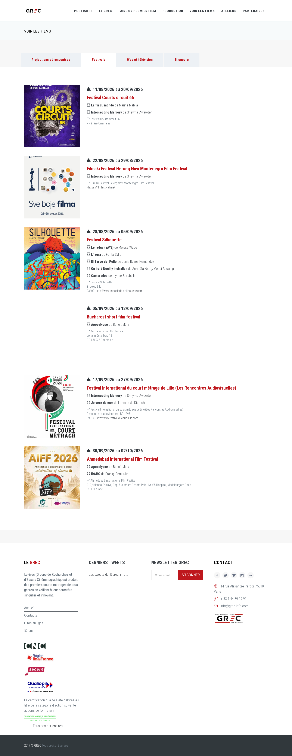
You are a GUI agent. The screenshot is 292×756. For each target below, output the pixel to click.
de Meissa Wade (114, 247)
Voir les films (202, 11)
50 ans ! (29, 630)
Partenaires (254, 11)
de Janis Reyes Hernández (122, 262)
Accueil (29, 608)
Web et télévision (140, 60)
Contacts (30, 615)
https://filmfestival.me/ (101, 187)
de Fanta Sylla (106, 254)
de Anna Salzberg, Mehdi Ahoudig (132, 269)
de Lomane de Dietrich (118, 403)
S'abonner (191, 575)
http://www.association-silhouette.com (119, 291)
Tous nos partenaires (48, 726)
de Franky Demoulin (109, 474)
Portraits (83, 11)
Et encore (181, 60)
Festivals (98, 60)
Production (172, 11)
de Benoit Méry (110, 325)
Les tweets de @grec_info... (108, 574)
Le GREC (105, 11)
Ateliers (228, 11)
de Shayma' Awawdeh (121, 112)
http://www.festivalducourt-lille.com (117, 418)
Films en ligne (33, 623)
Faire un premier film (137, 11)
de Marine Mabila (114, 105)
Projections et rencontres (51, 60)
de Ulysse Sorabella (113, 276)
